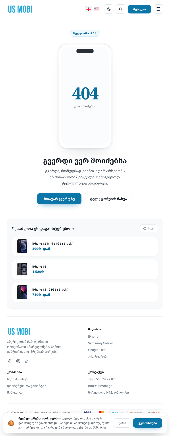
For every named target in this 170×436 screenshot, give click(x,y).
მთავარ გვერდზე (59, 198)
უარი (122, 423)
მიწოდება (15, 392)
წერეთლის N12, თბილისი (108, 392)
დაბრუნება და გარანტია (26, 386)
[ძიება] (120, 9)
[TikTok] (26, 361)
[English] (96, 9)
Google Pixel (97, 350)
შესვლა (139, 9)
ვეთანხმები (147, 423)
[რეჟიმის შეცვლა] (108, 9)
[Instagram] (18, 361)
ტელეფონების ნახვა (108, 198)
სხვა (151, 228)
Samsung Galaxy (100, 343)
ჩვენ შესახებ (17, 379)
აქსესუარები (98, 356)
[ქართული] (88, 9)
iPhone (93, 336)
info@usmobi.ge (100, 386)
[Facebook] (9, 361)
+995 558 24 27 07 (101, 379)
